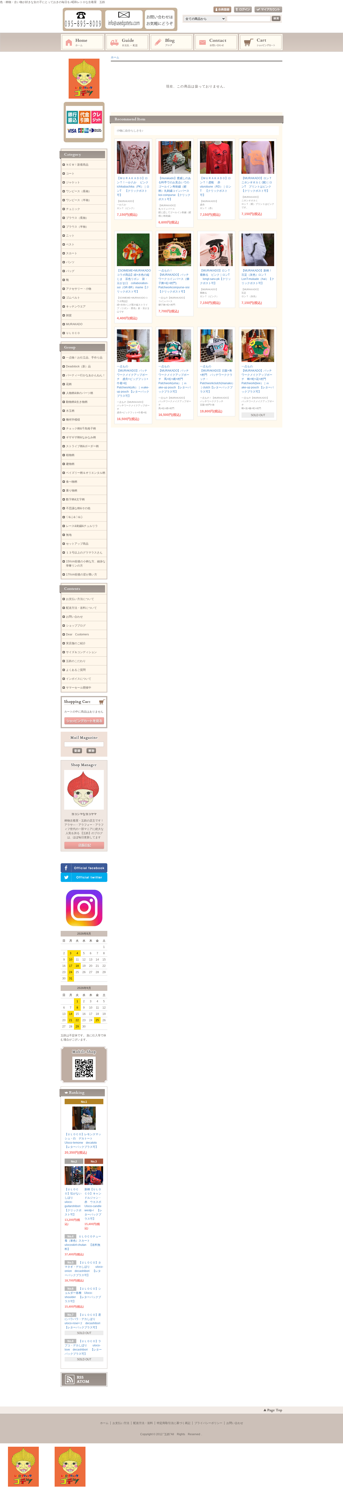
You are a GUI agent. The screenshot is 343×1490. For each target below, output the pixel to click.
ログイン (243, 10)
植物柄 (70, 455)
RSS (80, 1377)
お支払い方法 (120, 1423)
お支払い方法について (80, 599)
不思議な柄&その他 (78, 508)
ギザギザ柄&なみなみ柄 (81, 437)
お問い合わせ (216, 42)
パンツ (70, 262)
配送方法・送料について (81, 607)
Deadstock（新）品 (78, 366)
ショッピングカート (261, 42)
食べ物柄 (71, 481)
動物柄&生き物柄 (77, 402)
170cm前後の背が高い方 (81, 574)
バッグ (70, 271)
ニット (70, 235)
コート (70, 173)
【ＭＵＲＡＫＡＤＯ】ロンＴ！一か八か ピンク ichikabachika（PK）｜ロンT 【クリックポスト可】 (134, 187)
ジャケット (73, 182)
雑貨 (69, 315)
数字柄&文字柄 (75, 499)
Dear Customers (77, 634)
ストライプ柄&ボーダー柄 (82, 446)
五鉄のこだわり (76, 661)
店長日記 (84, 845)
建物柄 (70, 464)
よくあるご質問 (76, 670)
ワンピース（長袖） (78, 191)
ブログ (172, 42)
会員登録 (222, 10)
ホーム (83, 42)
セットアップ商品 (77, 543)
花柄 (69, 384)
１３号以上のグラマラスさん (84, 552)
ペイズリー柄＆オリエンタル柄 (85, 472)
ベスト (70, 244)
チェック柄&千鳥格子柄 (81, 428)
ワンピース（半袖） (78, 200)
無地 (69, 534)
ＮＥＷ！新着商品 (77, 164)
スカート (71, 253)
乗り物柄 (71, 490)
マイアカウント (268, 10)
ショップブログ (76, 625)
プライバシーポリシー (208, 1423)
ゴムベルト (73, 297)
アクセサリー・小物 (78, 288)
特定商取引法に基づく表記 (173, 1423)
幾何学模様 (73, 419)
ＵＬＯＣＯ (73, 333)
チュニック (73, 209)
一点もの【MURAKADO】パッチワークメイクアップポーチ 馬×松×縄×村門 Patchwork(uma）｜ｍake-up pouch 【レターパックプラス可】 (174, 379)
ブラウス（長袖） (77, 217)
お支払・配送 (127, 42)
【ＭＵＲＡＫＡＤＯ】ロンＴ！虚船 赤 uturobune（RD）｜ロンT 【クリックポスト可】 (215, 187)
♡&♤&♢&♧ (74, 517)
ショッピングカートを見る (84, 721)
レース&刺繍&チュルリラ (82, 526)
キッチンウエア (76, 306)
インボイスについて (78, 678)
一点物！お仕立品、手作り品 (84, 357)
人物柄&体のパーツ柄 (79, 393)
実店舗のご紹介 (76, 643)
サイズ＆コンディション (81, 652)
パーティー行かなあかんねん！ (85, 375)
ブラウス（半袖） (77, 226)
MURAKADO (74, 324)
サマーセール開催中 (78, 687)
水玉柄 (70, 410)
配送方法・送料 (143, 1423)
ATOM (83, 1381)
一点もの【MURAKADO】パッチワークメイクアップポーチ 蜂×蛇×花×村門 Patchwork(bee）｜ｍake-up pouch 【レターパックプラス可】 (258, 379)
